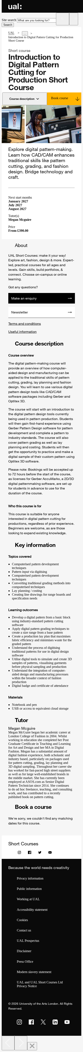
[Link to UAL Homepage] (14, 6)
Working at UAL (28, 899)
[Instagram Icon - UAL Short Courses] (19, 853)
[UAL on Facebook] (31, 1022)
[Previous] (8, 1043)
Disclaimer (24, 951)
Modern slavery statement (34, 972)
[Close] (32, 1046)
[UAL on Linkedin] (55, 1022)
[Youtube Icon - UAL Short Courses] (50, 853)
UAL (11, 32)
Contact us (24, 930)
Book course (59, 98)
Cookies (22, 920)
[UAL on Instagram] (19, 1022)
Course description (21, 98)
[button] (62, 19)
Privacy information (30, 878)
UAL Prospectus (28, 940)
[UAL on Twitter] (43, 1022)
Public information (29, 889)
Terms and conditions (24, 323)
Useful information (22, 331)
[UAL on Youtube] (67, 1022)
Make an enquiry (24, 298)
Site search (9, 20)
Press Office (25, 961)
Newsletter (19, 312)
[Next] (20, 1043)
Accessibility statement (32, 909)
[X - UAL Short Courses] (39, 853)
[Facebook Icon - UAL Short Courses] (29, 853)
